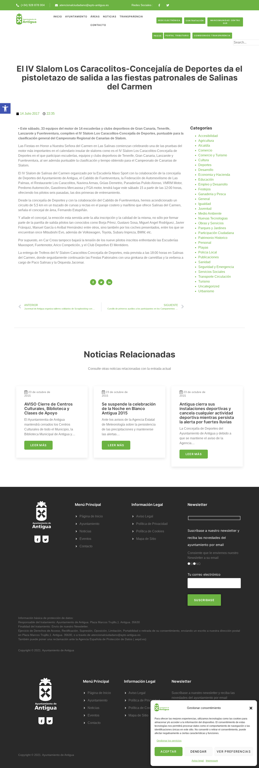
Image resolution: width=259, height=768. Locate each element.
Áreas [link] (95, 16)
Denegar (198, 751)
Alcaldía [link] (204, 145)
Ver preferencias (234, 751)
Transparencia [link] (131, 16)
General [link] (204, 199)
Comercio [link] (205, 150)
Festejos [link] (204, 189)
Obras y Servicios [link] (211, 223)
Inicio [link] (57, 16)
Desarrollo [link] (205, 170)
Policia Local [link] (207, 252)
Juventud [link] (204, 208)
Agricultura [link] (206, 140)
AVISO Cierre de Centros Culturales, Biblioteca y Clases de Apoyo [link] (48, 408)
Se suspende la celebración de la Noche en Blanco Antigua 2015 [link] (129, 408)
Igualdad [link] (204, 204)
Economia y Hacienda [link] (214, 174)
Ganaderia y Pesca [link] (212, 194)
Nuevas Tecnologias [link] (213, 218)
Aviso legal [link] (198, 760)
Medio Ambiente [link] (210, 213)
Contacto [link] (98, 24)
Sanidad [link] (204, 262)
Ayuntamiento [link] (76, 16)
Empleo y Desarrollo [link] (213, 184)
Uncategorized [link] (208, 286)
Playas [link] (203, 247)
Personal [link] (204, 242)
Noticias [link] (109, 16)
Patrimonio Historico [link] (212, 237)
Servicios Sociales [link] (211, 271)
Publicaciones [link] (208, 257)
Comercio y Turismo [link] (212, 155)
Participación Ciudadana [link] (216, 233)
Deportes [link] (204, 165)
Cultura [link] (203, 160)
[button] (251, 708)
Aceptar (168, 751)
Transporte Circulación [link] (214, 276)
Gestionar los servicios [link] (169, 740)
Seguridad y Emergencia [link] (216, 267)
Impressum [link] (212, 760)
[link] (5, 108)
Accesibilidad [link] (208, 136)
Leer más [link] (38, 445)
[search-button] (239, 49)
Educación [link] (206, 179)
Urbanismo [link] (206, 291)
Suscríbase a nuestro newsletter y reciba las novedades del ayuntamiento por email (213, 538)
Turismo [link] (204, 281)
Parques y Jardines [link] (212, 228)
